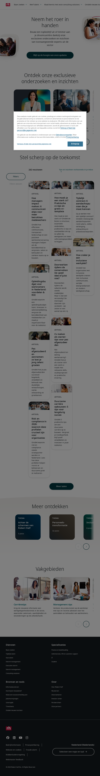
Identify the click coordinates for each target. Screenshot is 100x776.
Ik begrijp (75, 144)
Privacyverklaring (72, 137)
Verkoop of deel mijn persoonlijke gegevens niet (34, 144)
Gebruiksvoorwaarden (64, 135)
